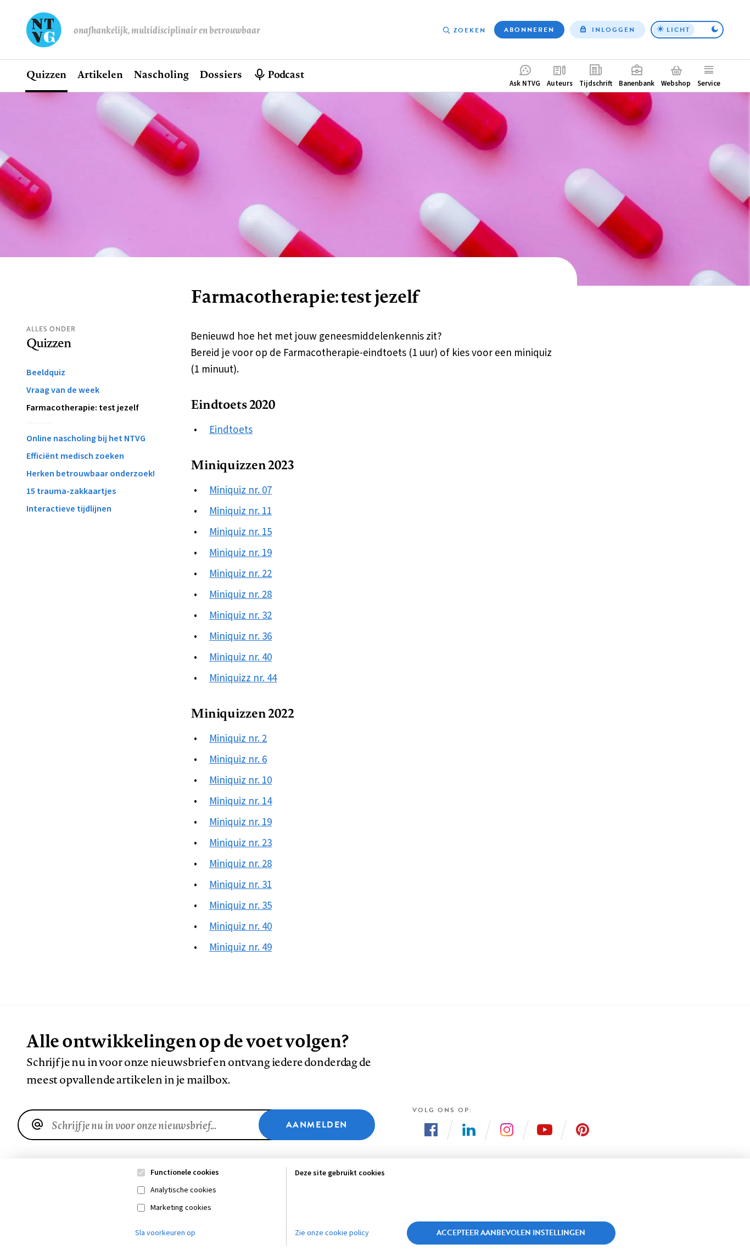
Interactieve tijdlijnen (68, 508)
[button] (687, 29)
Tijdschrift (595, 83)
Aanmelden (317, 1124)
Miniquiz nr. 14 (240, 801)
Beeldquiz (45, 372)
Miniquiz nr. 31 (240, 885)
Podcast (285, 74)
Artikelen (99, 74)
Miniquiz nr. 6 (238, 759)
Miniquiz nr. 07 (240, 490)
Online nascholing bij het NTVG (85, 438)
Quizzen (46, 74)
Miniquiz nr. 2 (238, 738)
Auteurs (560, 83)
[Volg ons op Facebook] (431, 1130)
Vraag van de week (62, 390)
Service (708, 83)
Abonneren (529, 30)
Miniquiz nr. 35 (240, 905)
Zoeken (470, 30)
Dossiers (220, 74)
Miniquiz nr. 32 (240, 615)
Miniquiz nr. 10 (240, 780)
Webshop (676, 83)
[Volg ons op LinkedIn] (469, 1130)
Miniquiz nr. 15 (240, 532)
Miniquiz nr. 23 (240, 843)
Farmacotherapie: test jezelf (82, 407)
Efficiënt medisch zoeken (75, 456)
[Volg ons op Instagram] (506, 1130)
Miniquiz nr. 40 (240, 657)
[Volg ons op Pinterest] (582, 1130)
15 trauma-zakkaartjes (71, 491)
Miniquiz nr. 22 (240, 574)
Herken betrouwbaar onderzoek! (90, 473)
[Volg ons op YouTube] (544, 1130)
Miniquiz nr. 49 (240, 947)
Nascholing (160, 74)
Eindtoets (231, 430)
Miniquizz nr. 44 (243, 678)
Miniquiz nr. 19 (240, 553)
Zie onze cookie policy (332, 1233)
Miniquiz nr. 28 (240, 594)
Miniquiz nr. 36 (240, 636)
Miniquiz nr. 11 (240, 511)
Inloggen (613, 30)
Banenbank (636, 83)
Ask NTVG (525, 83)
